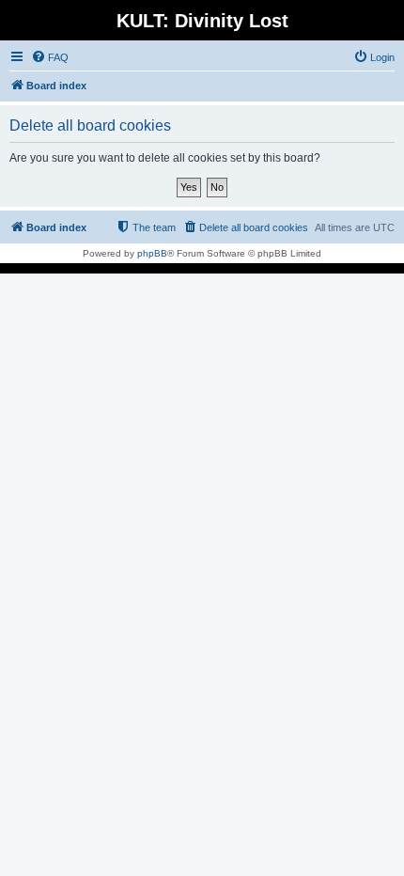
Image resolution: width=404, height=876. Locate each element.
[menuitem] (50, 57)
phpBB (152, 253)
